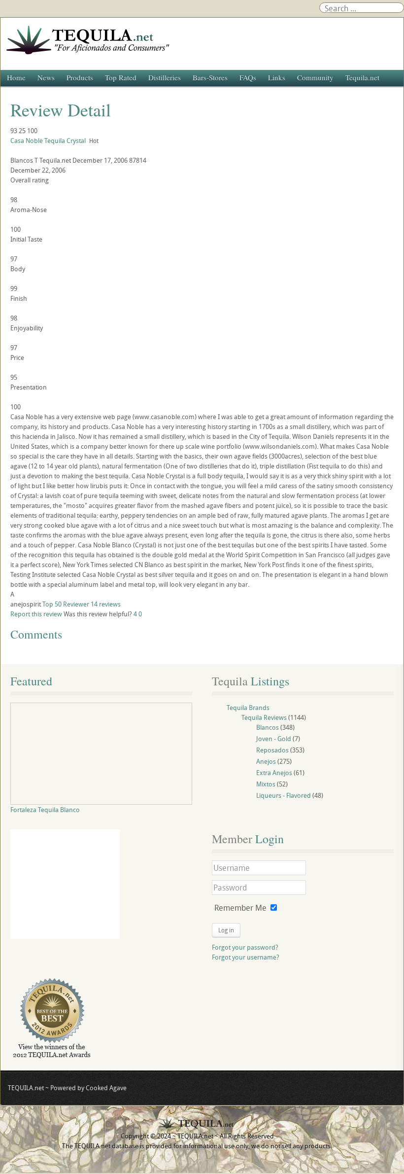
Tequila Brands (248, 707)
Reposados (272, 750)
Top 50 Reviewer (65, 604)
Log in (226, 930)
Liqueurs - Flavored (283, 795)
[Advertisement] (65, 884)
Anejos (266, 761)
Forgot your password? (245, 947)
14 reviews (106, 604)
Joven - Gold (273, 738)
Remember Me (240, 907)
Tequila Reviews (264, 717)
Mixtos (265, 784)
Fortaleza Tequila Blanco (45, 809)
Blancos (267, 727)
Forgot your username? (245, 957)
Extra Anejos (274, 772)
